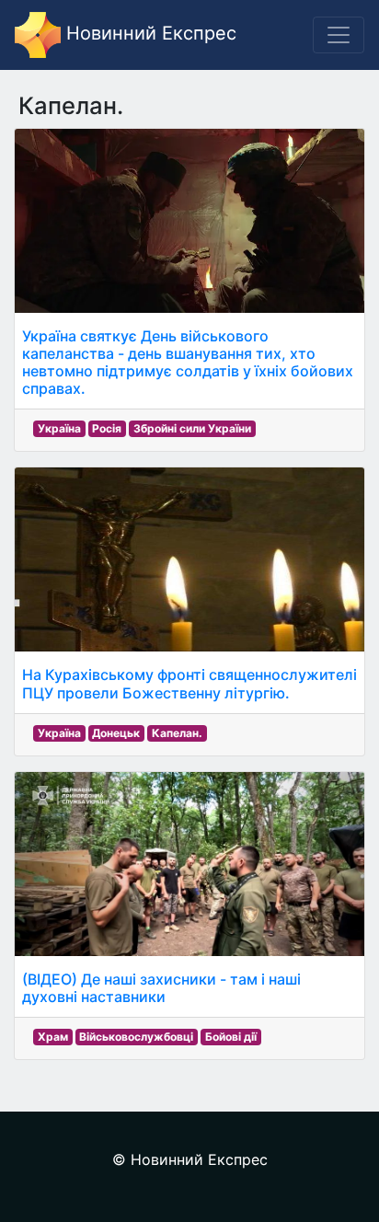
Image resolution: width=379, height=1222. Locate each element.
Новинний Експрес (148, 33)
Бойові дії (231, 1036)
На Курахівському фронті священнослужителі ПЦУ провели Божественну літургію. (189, 683)
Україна (59, 428)
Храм (53, 1036)
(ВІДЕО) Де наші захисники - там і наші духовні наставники (161, 988)
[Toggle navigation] (338, 35)
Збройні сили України (192, 428)
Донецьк (116, 733)
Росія (106, 428)
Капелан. (177, 733)
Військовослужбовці (136, 1036)
